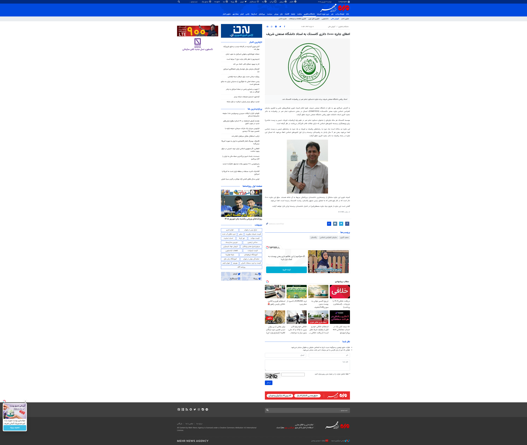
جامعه (293, 14)
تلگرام (292, 2)
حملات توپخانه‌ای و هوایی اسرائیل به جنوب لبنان (242, 54)
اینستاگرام (253, 2)
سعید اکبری (344, 237)
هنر (332, 14)
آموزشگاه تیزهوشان (250, 254)
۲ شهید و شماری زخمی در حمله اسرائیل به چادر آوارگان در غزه (242, 90)
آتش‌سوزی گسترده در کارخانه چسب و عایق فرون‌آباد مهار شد (241, 48)
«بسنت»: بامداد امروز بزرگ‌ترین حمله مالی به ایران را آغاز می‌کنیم (240, 157)
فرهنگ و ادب (339, 14)
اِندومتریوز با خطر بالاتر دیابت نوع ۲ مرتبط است (243, 59)
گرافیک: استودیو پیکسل (318, 441)
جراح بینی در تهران (250, 230)
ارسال (269, 382)
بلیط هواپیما (230, 254)
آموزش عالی (335, 18)
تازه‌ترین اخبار (255, 42)
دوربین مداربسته (232, 242)
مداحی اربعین (252, 242)
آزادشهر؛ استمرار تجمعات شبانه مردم (246, 96)
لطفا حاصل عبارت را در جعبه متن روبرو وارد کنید (332, 374)
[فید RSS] (186, 410)
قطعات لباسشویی (231, 250)
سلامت (299, 14)
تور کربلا (242, 238)
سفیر (241, 234)
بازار (281, 14)
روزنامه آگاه (242, 267)
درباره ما (199, 423)
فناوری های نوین (313, 18)
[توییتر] (195, 410)
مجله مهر (235, 14)
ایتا (224, 2)
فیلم (242, 14)
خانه (347, 14)
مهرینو (235, 263)
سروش (282, 2)
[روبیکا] (191, 410)
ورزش (276, 14)
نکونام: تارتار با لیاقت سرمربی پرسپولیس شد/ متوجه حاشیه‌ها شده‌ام (241, 114)
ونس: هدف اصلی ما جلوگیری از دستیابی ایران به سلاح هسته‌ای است (240, 83)
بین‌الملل (262, 14)
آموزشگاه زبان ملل (230, 259)
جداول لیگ (205, 2)
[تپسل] (267, 247)
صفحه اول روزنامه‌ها (252, 186)
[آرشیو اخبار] (182, 410)
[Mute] (314, 271)
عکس (247, 14)
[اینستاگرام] (199, 410)
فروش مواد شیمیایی (230, 246)
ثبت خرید (286, 269)
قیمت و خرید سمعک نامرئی (251, 263)
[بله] (202, 410)
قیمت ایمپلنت (253, 250)
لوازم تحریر (229, 230)
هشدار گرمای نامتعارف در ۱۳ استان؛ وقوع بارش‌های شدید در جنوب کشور (241, 122)
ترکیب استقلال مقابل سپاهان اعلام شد (245, 136)
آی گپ (272, 2)
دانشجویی (325, 18)
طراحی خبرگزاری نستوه (338, 441)
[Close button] (25, 401)
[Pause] (310, 271)
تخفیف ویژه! (15, 427)
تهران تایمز (226, 263)
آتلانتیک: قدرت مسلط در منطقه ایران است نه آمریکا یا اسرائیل (240, 172)
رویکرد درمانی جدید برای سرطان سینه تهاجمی (243, 76)
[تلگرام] (206, 410)
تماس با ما (189, 423)
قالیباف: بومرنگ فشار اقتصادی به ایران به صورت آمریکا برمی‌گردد (240, 142)
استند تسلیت (228, 238)
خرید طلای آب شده (229, 234)
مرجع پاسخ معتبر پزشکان (251, 246)
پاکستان (313, 237)
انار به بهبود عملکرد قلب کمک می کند (246, 64)
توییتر (242, 2)
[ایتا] (178, 410)
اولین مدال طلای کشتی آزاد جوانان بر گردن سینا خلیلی (240, 179)
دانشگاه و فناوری (309, 14)
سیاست (269, 14)
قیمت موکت (255, 238)
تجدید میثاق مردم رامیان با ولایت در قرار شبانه (243, 101)
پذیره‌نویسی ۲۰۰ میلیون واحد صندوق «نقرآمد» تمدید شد (241, 165)
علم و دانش (283, 18)
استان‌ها (254, 14)
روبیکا (233, 2)
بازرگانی (179, 423)
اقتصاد (287, 14)
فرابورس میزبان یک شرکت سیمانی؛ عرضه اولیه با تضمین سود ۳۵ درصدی (242, 130)
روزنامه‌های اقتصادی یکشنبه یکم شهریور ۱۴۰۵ (242, 219)
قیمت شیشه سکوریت (253, 234)
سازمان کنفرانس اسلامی (328, 237)
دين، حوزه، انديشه (323, 14)
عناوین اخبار (345, 18)
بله (263, 2)
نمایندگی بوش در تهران (251, 259)
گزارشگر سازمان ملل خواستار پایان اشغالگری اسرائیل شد (241, 70)
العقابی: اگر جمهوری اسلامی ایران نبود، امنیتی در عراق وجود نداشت (240, 150)
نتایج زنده (217, 2)
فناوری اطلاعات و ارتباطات (297, 18)
